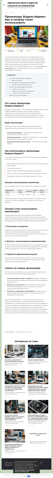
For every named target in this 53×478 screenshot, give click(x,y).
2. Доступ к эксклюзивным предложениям (23, 91)
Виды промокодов (17, 80)
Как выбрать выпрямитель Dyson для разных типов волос (14, 360)
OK (28, 476)
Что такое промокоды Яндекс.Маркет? (20, 78)
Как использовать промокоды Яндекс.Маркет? (22, 82)
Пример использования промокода (21, 84)
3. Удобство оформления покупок (21, 93)
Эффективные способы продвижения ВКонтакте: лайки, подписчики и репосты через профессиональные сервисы (38, 388)
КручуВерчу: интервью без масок (38, 434)
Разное (8, 44)
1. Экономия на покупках (18, 89)
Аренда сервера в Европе (36, 360)
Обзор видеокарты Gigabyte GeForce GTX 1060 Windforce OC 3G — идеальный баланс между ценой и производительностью (38, 417)
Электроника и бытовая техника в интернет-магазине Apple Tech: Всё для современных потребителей (15, 388)
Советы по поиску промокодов (18, 95)
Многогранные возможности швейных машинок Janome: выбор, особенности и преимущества (14, 447)
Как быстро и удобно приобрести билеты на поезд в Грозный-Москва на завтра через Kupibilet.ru (14, 417)
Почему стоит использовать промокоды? (21, 87)
